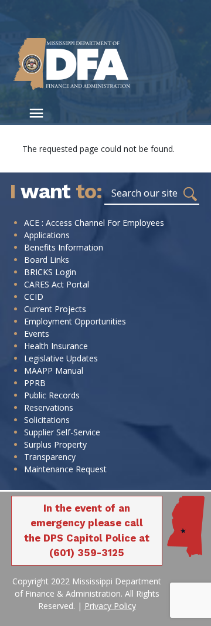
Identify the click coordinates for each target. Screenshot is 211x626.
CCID (33, 296)
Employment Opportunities (75, 321)
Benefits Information (63, 247)
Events (36, 333)
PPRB (35, 382)
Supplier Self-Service (62, 432)
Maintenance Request (65, 469)
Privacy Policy (110, 605)
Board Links (46, 259)
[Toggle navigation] (36, 113)
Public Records (52, 395)
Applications (47, 235)
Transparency (50, 456)
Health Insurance (56, 345)
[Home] (88, 63)
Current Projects (55, 308)
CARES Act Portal (56, 284)
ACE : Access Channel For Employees (94, 222)
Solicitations (47, 419)
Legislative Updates (61, 358)
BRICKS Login (50, 272)
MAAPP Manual (53, 370)
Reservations (48, 407)
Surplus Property (55, 444)
